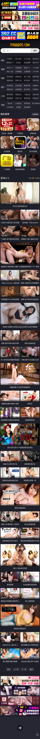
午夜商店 (18, 103)
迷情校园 (10, 98)
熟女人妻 (10, 71)
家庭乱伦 (18, 94)
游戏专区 (36, 59)
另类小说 (18, 98)
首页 (8, 669)
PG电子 (9, 59)
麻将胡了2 (9, 62)
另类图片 (36, 89)
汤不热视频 (36, 103)
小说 (3, 96)
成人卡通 (27, 77)
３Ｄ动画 (36, 68)
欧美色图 (27, 85)
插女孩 (10, 103)
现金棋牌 (27, 62)
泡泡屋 (18, 107)
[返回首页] (37, 734)
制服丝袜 (10, 80)
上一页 (16, 669)
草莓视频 (27, 103)
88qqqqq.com (20, 45)
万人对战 (27, 59)
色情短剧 (27, 107)
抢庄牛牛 (36, 62)
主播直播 (27, 71)
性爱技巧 (36, 98)
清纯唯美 (18, 89)
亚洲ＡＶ (10, 68)
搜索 (35, 50)
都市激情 (10, 94)
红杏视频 (10, 107)
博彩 (3, 60)
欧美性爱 (36, 77)
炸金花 (18, 62)
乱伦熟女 (27, 80)
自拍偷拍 (18, 68)
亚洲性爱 (10, 77)
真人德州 (18, 59)
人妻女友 (27, 94)
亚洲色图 (18, 85)
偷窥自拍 (10, 85)
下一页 (24, 669)
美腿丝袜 (10, 89)
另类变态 (36, 80)
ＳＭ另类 (36, 71)
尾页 (31, 669)
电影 (3, 78)
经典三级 (18, 80)
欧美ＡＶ (27, 68)
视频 (3, 69)
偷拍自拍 (18, 77)
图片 (3, 87)
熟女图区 (27, 89)
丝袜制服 (18, 71)
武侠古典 (36, 94)
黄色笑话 (27, 98)
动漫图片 (36, 85)
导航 (3, 105)
